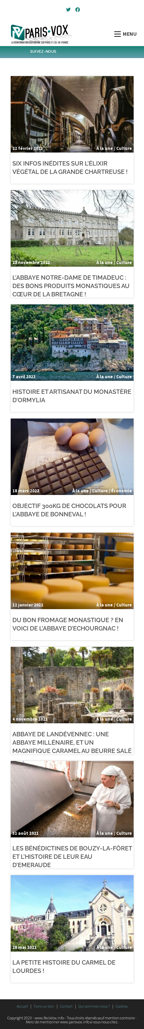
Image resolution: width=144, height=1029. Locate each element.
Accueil (22, 1006)
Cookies (122, 1006)
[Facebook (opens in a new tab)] (76, 10)
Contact (66, 1006)
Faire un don (44, 1006)
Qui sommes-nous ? (94, 1006)
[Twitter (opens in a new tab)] (68, 10)
